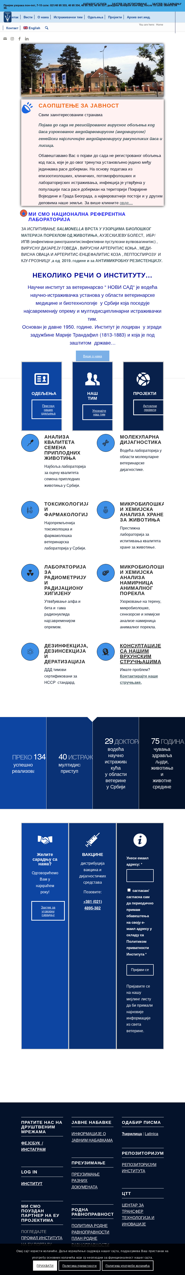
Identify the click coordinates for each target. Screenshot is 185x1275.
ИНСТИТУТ (31, 1183)
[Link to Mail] (5, 38)
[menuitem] (95, 3)
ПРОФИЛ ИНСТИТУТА (41, 1238)
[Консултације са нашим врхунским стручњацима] (106, 652)
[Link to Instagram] (12, 38)
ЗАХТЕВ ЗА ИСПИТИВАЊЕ (129, 4)
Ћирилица (132, 1133)
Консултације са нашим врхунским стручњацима (140, 653)
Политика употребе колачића (128, 1265)
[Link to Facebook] (19, 38)
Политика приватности (79, 1265)
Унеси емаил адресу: (137, 861)
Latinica (151, 1133)
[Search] (47, 27)
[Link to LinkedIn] (26, 38)
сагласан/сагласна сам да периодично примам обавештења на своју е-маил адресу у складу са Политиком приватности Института (139, 922)
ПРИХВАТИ (45, 1265)
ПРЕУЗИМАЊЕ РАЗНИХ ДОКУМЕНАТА (86, 1180)
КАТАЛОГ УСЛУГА (95, 4)
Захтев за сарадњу (166, 4)
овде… (126, 202)
